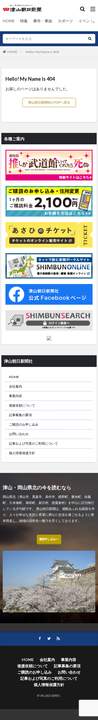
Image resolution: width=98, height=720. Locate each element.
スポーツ (65, 20)
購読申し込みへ (49, 539)
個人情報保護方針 (22, 453)
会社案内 (15, 386)
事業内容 (15, 396)
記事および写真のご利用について (33, 443)
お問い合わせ (19, 434)
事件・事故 (42, 20)
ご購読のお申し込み (23, 424)
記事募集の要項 (20, 415)
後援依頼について (22, 405)
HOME (9, 20)
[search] (89, 38)
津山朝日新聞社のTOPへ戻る (49, 102)
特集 (24, 20)
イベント (86, 20)
